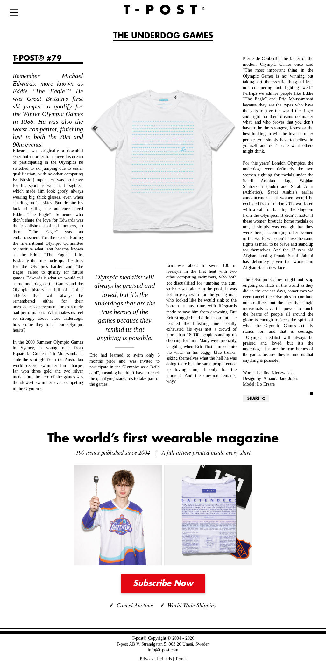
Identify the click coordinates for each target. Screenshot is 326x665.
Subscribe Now (163, 583)
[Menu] (14, 12)
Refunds (164, 658)
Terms (180, 658)
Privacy (147, 658)
